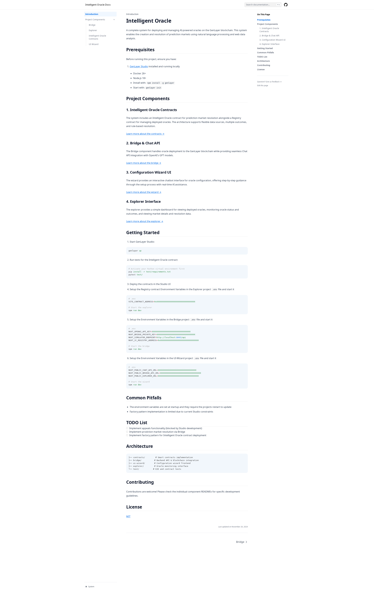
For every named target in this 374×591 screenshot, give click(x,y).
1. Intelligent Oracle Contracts (269, 30)
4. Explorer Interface (269, 44)
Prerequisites (263, 19)
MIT (128, 516)
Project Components (267, 24)
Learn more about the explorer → (144, 221)
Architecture (263, 61)
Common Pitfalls (265, 52)
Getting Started (265, 48)
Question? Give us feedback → (269, 81)
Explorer (93, 30)
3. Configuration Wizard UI (272, 39)
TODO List (262, 56)
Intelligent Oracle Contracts (97, 37)
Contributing (263, 65)
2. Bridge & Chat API (269, 35)
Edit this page (262, 85)
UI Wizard (93, 44)
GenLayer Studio (139, 66)
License (261, 69)
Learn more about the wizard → (143, 192)
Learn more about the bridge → (143, 162)
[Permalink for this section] (157, 50)
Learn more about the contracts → (145, 133)
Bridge (92, 24)
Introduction (91, 14)
